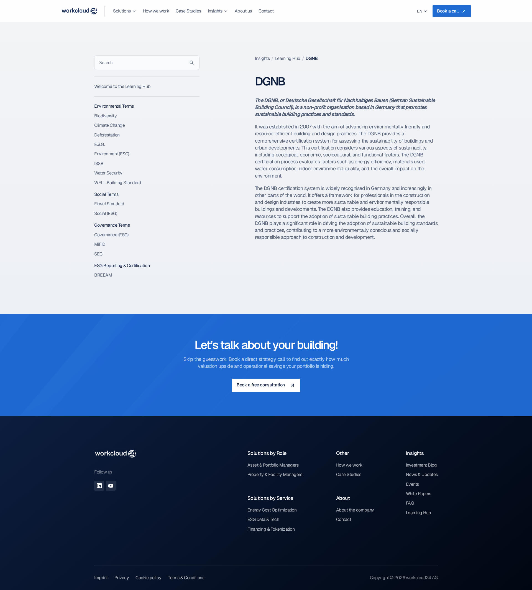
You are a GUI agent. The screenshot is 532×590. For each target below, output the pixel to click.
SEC (98, 254)
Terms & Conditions (186, 578)
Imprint (101, 578)
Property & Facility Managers (274, 474)
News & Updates (422, 474)
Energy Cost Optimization (271, 510)
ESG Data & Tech (263, 519)
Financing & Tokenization (271, 529)
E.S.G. (99, 144)
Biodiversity (105, 116)
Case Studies (348, 474)
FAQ (410, 503)
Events (412, 484)
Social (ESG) (105, 213)
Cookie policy (148, 578)
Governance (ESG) (111, 235)
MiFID (99, 244)
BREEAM (103, 275)
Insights (262, 58)
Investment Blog (421, 465)
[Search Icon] (147, 62)
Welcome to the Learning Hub (122, 86)
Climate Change (109, 125)
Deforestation (107, 135)
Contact (343, 519)
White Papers (418, 494)
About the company (355, 510)
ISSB (98, 163)
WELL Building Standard (117, 183)
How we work (349, 465)
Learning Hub (287, 58)
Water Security (108, 173)
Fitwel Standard (109, 204)
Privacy (121, 578)
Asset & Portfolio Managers (273, 465)
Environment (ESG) (111, 154)
